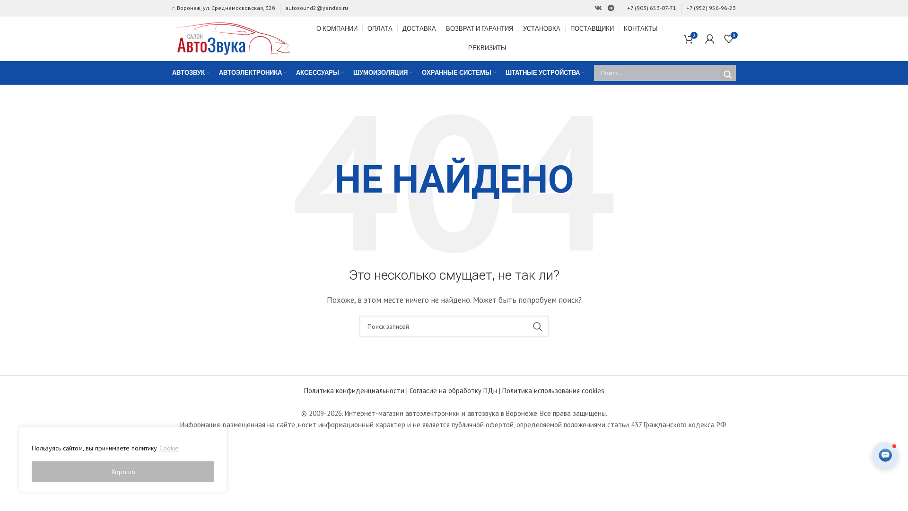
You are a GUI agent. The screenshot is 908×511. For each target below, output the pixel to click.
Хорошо (123, 471)
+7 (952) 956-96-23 (711, 7)
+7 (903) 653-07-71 (651, 7)
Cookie (169, 448)
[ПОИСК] (538, 326)
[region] (123, 459)
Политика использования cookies (553, 390)
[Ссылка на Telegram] (611, 8)
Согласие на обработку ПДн (453, 390)
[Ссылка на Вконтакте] (598, 8)
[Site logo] (231, 37)
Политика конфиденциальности (354, 390)
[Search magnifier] (728, 75)
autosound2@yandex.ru (316, 7)
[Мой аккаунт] (709, 38)
